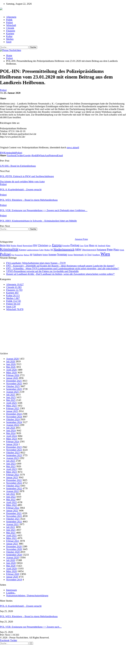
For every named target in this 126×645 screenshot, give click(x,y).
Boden (13, 245)
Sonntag (62, 254)
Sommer (52, 254)
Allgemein (11, 17)
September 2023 (14, 455)
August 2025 (12, 392)
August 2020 (12, 557)
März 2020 (11, 571)
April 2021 (11, 535)
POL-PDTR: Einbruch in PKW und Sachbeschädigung (27, 176)
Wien (105, 253)
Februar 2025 (12, 408)
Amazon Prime (81, 239)
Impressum (11, 590)
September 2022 (14, 488)
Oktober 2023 (13, 452)
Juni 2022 (11, 496)
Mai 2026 (11, 367)
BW (2, 152)
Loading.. (11, 592)
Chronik (10, 28)
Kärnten (22, 249)
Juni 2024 (11, 430)
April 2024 (11, 436)
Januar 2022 (12, 510)
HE (96, 245)
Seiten (45, 254)
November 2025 (14, 383)
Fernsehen (66, 246)
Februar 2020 (12, 574)
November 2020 (14, 549)
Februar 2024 (12, 441)
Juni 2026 (11, 364)
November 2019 (14, 579)
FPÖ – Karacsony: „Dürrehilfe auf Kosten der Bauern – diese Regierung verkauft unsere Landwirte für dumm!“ (60, 265)
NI (51, 249)
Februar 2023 (12, 474)
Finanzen (10, 30)
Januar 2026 (12, 378)
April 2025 (11, 403)
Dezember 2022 (14, 480)
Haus (91, 245)
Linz (41, 249)
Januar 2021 (12, 543)
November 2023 (14, 450)
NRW (78, 249)
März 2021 (11, 538)
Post (12, 255)
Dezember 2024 (14, 414)
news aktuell (73, 147)
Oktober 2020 (13, 552)
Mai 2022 (11, 499)
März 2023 (11, 472)
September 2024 (14, 422)
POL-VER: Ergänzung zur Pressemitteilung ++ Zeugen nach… (31, 627)
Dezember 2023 (14, 447)
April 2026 (11, 369)
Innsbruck (101, 246)
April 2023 (11, 469)
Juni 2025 (11, 397)
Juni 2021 (11, 530)
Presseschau (19, 255)
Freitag (74, 245)
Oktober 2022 (13, 485)
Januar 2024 (12, 444)
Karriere (10, 33)
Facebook (5, 640)
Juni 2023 (11, 463)
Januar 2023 (12, 477)
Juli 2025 (10, 394)
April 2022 (11, 502)
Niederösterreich (63, 249)
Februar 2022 (12, 507)
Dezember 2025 (14, 380)
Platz (116, 249)
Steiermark (78, 254)
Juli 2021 (10, 527)
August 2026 (12, 358)
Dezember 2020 (14, 546)
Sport (8, 41)
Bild (8, 245)
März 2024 (11, 438)
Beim (3, 245)
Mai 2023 (11, 466)
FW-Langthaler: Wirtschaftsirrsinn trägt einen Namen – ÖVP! (36, 263)
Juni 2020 (11, 563)
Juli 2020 (10, 560)
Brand (19, 245)
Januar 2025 (12, 411)
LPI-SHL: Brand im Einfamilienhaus (18, 166)
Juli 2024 (10, 427)
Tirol (89, 254)
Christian (43, 245)
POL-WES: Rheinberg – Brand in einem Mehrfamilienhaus (29, 616)
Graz (86, 245)
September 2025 (14, 389)
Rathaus (26, 255)
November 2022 (14, 483)
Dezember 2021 (14, 513)
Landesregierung (33, 250)
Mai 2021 (11, 532)
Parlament (101, 249)
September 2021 (14, 521)
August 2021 (12, 524)
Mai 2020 (11, 565)
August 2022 (12, 491)
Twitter (13, 640)
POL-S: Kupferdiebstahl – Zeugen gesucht (20, 606)
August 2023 (12, 458)
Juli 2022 (10, 494)
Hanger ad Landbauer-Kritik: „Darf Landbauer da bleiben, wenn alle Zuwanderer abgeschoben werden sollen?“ (60, 274)
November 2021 (14, 516)
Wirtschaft (11, 25)
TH (85, 255)
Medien (10, 39)
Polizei (9, 22)
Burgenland (28, 245)
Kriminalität (10, 152)
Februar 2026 (12, 375)
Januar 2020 (12, 577)
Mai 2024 (11, 433)
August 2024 (12, 425)
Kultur (9, 36)
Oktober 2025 (13, 386)
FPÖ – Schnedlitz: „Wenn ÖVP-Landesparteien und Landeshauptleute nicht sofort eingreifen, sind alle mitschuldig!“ (62, 268)
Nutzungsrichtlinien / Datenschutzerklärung (27, 595)
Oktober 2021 (13, 519)
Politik (9, 19)
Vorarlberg (96, 255)
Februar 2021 (12, 541)
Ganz (82, 245)
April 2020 (11, 568)
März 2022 (11, 505)
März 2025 (11, 405)
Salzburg (37, 254)
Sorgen (70, 255)
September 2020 (14, 554)
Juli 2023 (10, 461)
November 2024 (14, 416)
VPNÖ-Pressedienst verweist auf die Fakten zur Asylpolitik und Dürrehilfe (42, 271)
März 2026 (11, 372)
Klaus (108, 246)
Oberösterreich (89, 249)
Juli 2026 (10, 361)
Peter (110, 249)
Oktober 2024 (13, 419)
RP (31, 254)
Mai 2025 (11, 400)
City (50, 245)
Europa (57, 245)
